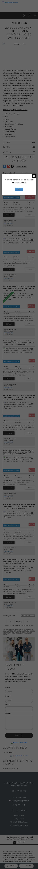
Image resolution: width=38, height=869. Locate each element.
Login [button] (21, 166)
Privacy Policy (8, 839)
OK (19, 189)
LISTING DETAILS (9, 215)
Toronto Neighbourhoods (19, 822)
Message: (8, 713)
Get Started (8, 752)
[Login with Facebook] (4, 167)
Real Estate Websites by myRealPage (23, 839)
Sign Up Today (9, 768)
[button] (24, 15)
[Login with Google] (8, 167)
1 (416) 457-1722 (8, 224)
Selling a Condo (19, 819)
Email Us (27, 866)
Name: (7, 687)
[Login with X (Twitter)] (12, 167)
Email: (7, 696)
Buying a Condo (19, 815)
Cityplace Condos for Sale (19, 825)
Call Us (12, 866)
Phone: (7, 705)
